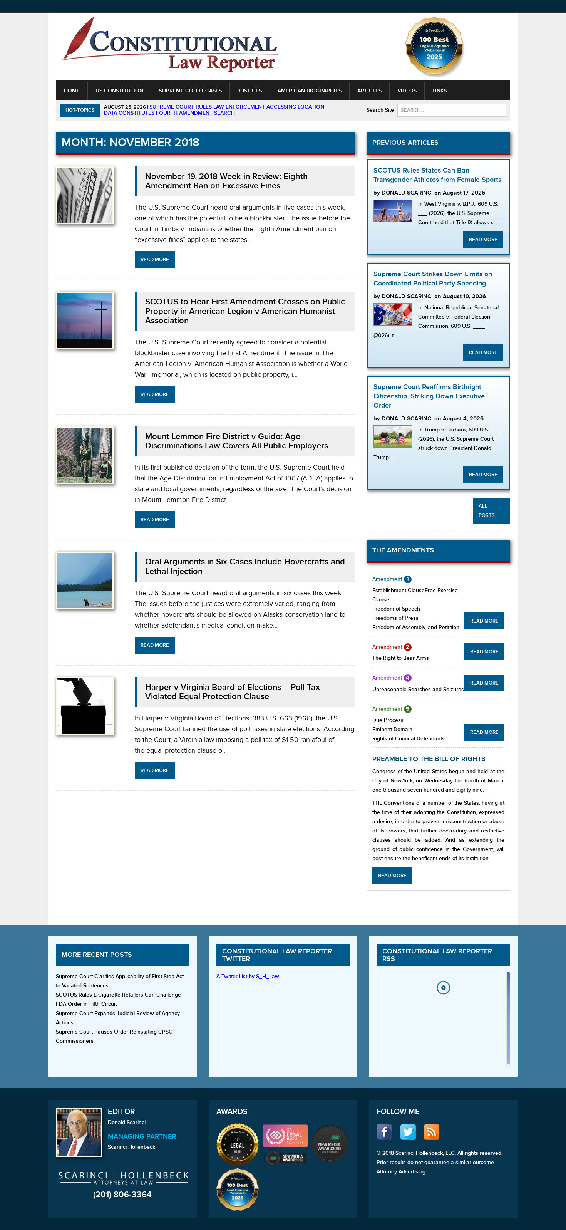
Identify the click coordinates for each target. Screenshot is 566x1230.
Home (72, 90)
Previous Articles (405, 143)
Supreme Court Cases (190, 90)
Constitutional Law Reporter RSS (437, 955)
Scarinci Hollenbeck (131, 1147)
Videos (407, 90)
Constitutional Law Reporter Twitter (277, 955)
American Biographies (310, 90)
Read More (155, 260)
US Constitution (119, 90)
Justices (250, 90)
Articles (369, 90)
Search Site (380, 110)
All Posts (487, 511)
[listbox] (443, 1022)
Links (439, 90)
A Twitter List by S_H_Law (247, 976)
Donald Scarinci (127, 1122)
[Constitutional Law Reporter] (169, 47)
